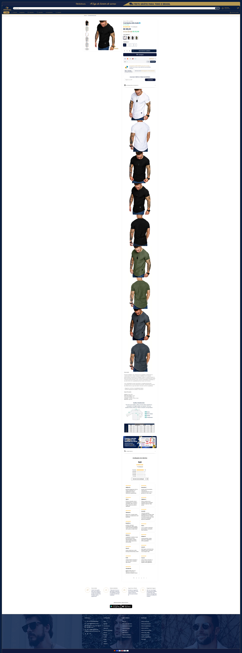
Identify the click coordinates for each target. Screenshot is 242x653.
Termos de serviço (145, 634)
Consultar (150, 80)
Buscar (217, 8)
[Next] (117, 35)
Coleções (15, 12)
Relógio (105, 639)
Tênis (104, 621)
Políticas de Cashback (127, 626)
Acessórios (49, 12)
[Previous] (92, 35)
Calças (104, 641)
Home (85, 15)
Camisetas (105, 628)
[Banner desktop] (121, 4)
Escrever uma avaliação (138, 479)
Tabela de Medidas (126, 634)
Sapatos (105, 632)
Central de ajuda (126, 628)
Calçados (31, 12)
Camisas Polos (106, 626)
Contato (59, 12)
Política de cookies (145, 632)
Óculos (105, 637)
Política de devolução (146, 626)
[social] (85, 633)
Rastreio (124, 621)
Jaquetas (105, 643)
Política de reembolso (146, 623)
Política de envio (144, 628)
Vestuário (40, 12)
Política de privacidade (146, 630)
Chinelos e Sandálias (107, 630)
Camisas (105, 623)
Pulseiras (105, 634)
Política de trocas (145, 621)
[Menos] (124, 50)
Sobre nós (124, 630)
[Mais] (130, 50)
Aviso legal (143, 639)
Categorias (21, 12)
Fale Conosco (125, 632)
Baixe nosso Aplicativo (127, 623)
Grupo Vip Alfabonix (126, 637)
